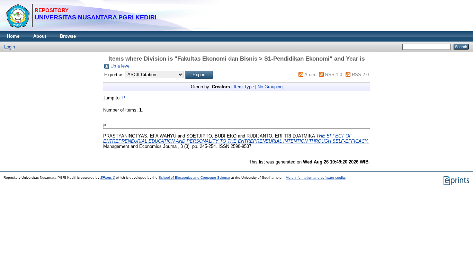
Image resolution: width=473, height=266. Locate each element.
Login (9, 47)
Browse (68, 36)
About (39, 36)
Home (13, 36)
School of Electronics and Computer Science (194, 177)
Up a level (120, 66)
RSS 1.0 (333, 74)
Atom (309, 74)
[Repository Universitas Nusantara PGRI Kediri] (81, 29)
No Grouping (270, 86)
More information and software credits (316, 177)
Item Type (244, 86)
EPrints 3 (107, 177)
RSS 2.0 (360, 74)
